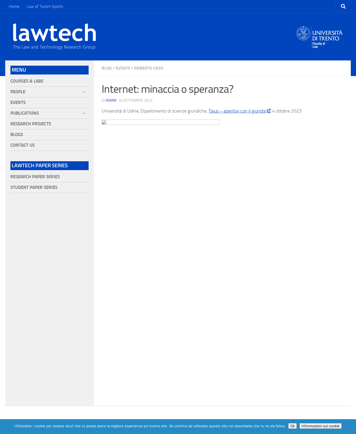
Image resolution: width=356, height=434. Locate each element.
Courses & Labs (26, 81)
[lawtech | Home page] (54, 36)
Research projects (30, 123)
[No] (349, 426)
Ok (292, 426)
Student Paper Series (33, 187)
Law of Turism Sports (45, 6)
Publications (24, 113)
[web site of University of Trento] (319, 33)
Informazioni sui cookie (321, 426)
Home (14, 6)
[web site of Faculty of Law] (319, 44)
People (17, 91)
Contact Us (22, 145)
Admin (111, 100)
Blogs (16, 134)
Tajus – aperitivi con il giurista (237, 111)
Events (123, 68)
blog (107, 68)
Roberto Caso (148, 68)
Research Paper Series (35, 176)
